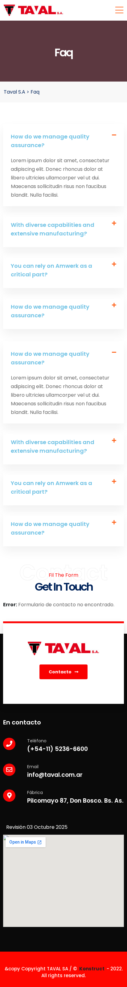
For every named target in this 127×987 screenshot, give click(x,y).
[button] (63, 141)
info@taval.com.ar (55, 775)
